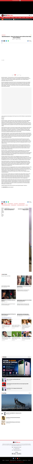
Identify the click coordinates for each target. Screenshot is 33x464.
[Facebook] (2, 41)
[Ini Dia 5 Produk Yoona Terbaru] (8, 280)
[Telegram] (6, 41)
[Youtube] (17, 458)
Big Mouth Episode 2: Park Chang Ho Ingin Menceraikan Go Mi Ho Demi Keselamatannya (23, 314)
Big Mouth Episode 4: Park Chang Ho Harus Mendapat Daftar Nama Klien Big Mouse (24, 300)
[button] (29, 15)
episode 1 (4, 77)
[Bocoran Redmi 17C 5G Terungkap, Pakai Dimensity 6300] (4, 389)
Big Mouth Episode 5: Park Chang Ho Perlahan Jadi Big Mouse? (8, 300)
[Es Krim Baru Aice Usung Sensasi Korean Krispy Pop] (3, 418)
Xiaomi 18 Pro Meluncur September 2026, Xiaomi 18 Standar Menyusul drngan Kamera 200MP (15, 375)
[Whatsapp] (8, 41)
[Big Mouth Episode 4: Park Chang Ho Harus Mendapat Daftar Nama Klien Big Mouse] (24, 294)
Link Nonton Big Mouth (22, 203)
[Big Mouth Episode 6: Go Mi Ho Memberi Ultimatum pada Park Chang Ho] (24, 280)
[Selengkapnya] (16, 442)
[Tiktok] (19, 458)
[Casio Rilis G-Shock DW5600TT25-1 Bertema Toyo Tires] (3, 414)
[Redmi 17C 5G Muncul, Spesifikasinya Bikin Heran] (4, 380)
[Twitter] (4, 41)
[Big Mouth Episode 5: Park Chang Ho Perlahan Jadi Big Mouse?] (8, 294)
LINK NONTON (5, 187)
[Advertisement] (16, 27)
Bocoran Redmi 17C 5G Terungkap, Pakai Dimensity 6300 (14, 388)
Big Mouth (5, 203)
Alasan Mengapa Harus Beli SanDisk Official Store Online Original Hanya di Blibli (17, 383)
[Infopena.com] (7, 15)
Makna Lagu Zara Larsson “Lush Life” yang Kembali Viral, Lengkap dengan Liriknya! (19, 19)
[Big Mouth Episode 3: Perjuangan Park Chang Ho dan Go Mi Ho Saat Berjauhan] (8, 308)
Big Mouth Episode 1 (10, 203)
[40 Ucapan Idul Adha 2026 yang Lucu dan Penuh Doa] (3, 423)
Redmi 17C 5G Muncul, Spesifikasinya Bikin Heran (13, 379)
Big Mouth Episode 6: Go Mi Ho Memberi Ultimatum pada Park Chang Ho (24, 286)
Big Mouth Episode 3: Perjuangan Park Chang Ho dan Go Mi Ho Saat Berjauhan (8, 314)
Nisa (14, 39)
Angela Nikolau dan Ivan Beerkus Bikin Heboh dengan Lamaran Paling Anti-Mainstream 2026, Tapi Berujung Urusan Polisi (15, 408)
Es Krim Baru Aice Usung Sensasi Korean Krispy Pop (13, 417)
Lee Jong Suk (16, 203)
